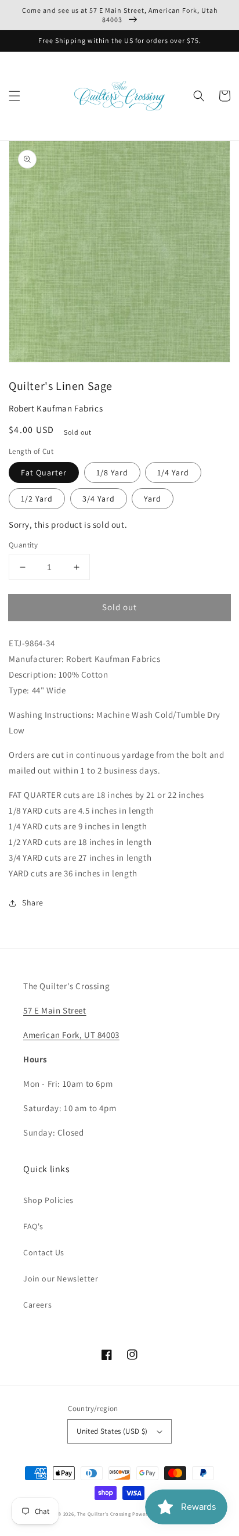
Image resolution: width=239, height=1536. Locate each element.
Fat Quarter (44, 472)
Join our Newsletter (60, 1278)
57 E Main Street (54, 1010)
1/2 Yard (37, 498)
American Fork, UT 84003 (71, 1034)
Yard (152, 498)
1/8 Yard (112, 472)
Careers (37, 1304)
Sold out (119, 607)
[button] (14, 96)
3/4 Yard (98, 498)
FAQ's (33, 1226)
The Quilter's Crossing (104, 1513)
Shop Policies (48, 1200)
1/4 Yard (173, 472)
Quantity (23, 545)
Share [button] (33, 902)
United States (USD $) (112, 1431)
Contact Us (43, 1252)
